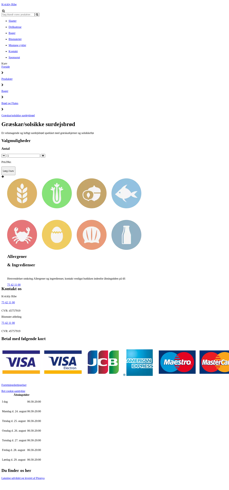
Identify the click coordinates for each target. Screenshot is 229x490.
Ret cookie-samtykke (13, 391)
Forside (5, 66)
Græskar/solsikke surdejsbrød (18, 115)
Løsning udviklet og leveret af (23, 478)
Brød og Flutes (9, 103)
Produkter (7, 78)
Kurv (4, 63)
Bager (4, 91)
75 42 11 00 (14, 284)
